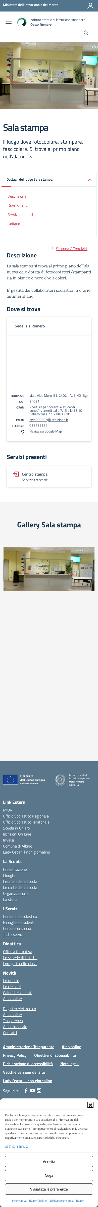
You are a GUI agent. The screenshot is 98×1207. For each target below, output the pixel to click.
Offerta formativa (17, 952)
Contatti (10, 1033)
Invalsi (8, 840)
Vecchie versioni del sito (24, 1072)
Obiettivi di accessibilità (55, 1055)
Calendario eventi (17, 993)
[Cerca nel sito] (86, 33)
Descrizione (17, 196)
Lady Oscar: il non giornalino (26, 852)
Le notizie (11, 981)
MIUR (7, 810)
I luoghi (9, 875)
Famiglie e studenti (18, 922)
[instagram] (39, 1090)
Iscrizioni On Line (17, 834)
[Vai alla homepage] (22, 22)
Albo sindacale (15, 1027)
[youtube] (32, 1090)
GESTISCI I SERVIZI (16, 1146)
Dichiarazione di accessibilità (28, 1064)
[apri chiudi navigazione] (9, 22)
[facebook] (26, 1090)
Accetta (49, 1161)
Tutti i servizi (13, 934)
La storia (10, 899)
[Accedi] (90, 6)
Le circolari (12, 987)
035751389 (38, 425)
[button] (90, 1104)
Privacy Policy (15, 1055)
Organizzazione (15, 893)
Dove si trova (18, 205)
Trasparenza (13, 1021)
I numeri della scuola (20, 881)
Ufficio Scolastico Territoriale (26, 822)
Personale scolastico (20, 916)
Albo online (12, 999)
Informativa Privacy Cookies (29, 1200)
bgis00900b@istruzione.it (48, 419)
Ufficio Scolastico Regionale (26, 816)
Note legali (69, 1064)
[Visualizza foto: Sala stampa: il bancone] (49, 569)
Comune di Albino (17, 846)
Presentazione (15, 869)
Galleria (14, 224)
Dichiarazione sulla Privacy (67, 1200)
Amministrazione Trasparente (28, 1047)
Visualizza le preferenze (49, 1189)
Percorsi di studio (17, 928)
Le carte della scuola (20, 887)
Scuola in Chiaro (16, 828)
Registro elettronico (19, 1009)
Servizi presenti (20, 215)
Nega (49, 1175)
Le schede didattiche (20, 958)
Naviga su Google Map (45, 431)
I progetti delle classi (20, 964)
